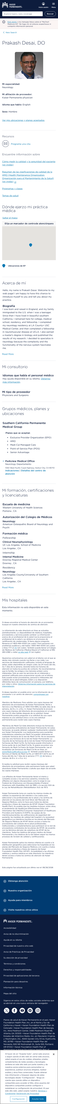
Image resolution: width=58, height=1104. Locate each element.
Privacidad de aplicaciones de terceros (22, 976)
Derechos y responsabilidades (17, 970)
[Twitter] (6, 1010)
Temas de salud (10, 195)
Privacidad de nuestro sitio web (18, 946)
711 (15, 648)
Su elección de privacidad (16, 958)
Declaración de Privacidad (27, 1094)
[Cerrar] (54, 1054)
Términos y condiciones (14, 964)
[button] (30, 245)
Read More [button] (8, 354)
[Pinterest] (29, 1010)
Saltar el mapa (9, 218)
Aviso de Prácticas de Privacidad (19, 952)
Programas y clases (12, 188)
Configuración (18, 1099)
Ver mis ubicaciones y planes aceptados (23, 120)
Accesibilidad (10, 928)
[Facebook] (14, 1010)
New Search (11, 32)
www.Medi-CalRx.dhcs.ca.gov (14, 752)
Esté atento (12, 22)
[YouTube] (22, 1010)
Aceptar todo (38, 1099)
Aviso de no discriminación (16, 934)
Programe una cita (20, 144)
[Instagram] (37, 1010)
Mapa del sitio (10, 993)
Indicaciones (12, 470)
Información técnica (13, 987)
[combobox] (22, 13)
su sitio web (23, 652)
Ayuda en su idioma (13, 940)
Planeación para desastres (16, 981)
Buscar (50, 14)
